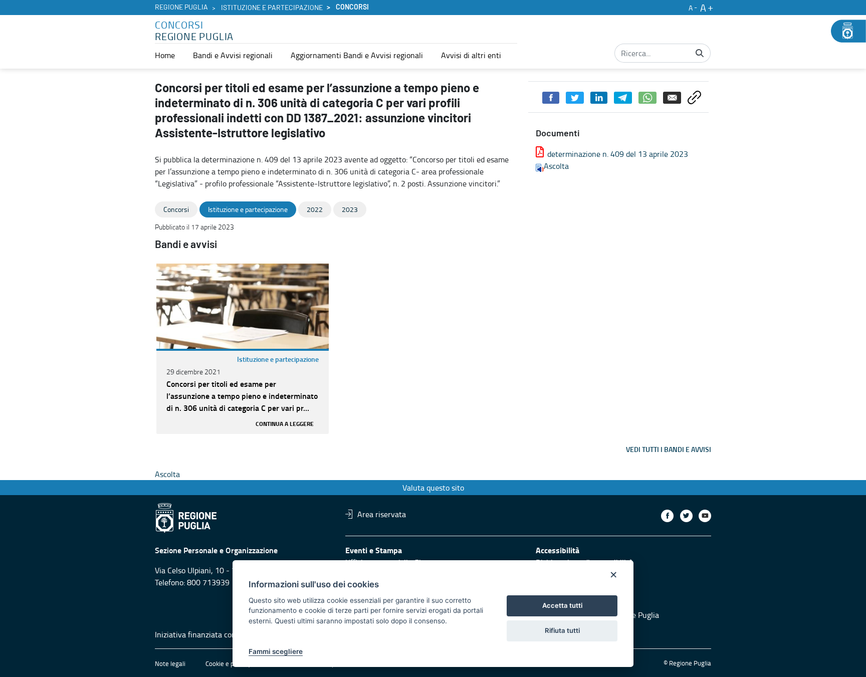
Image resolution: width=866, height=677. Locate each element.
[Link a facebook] (667, 516)
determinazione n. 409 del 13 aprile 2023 (617, 153)
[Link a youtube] (705, 516)
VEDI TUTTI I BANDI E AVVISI (668, 449)
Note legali (170, 663)
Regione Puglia (181, 7)
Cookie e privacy (228, 663)
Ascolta (556, 165)
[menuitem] (165, 55)
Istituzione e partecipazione (272, 8)
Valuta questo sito (433, 487)
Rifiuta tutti (562, 630)
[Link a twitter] (686, 516)
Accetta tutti (562, 605)
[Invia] (700, 53)
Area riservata (381, 514)
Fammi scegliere (276, 651)
